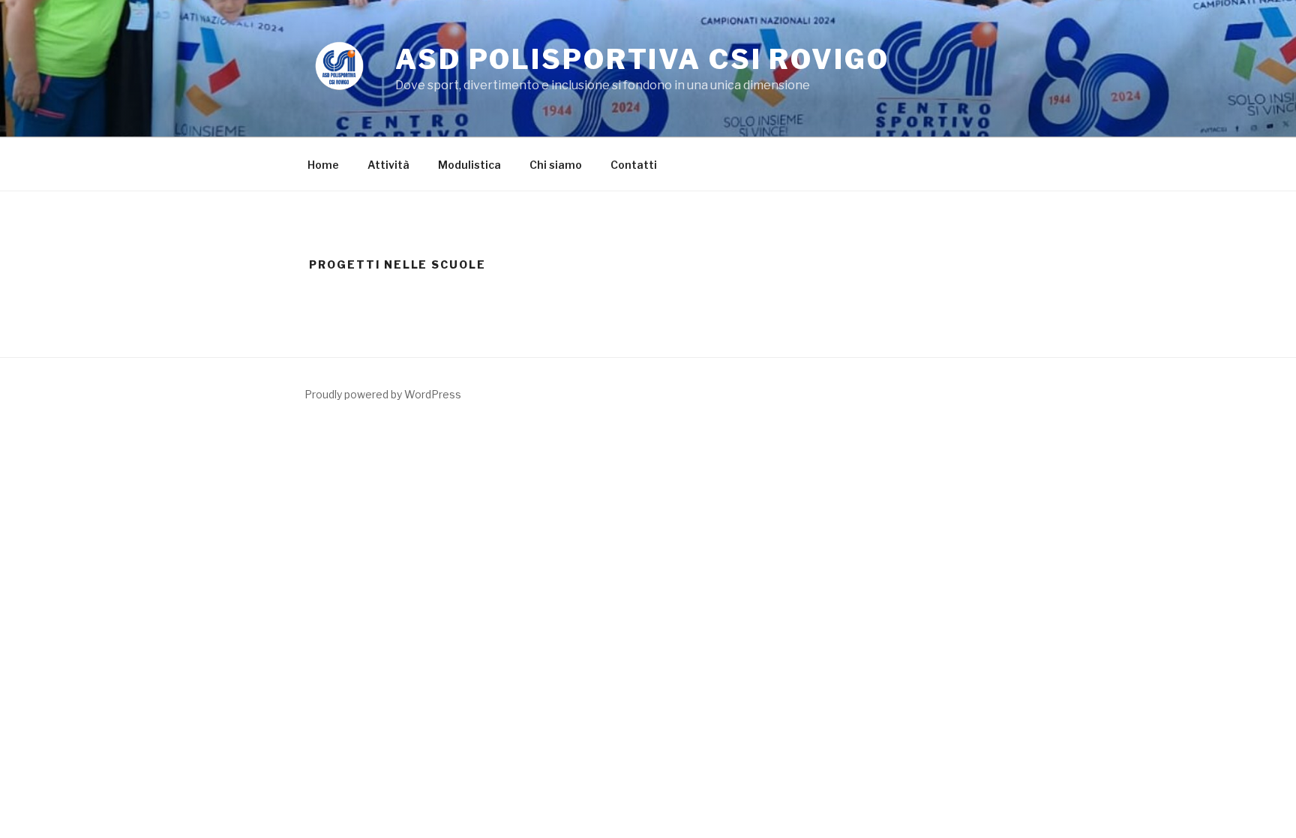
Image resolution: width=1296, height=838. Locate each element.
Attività (389, 164)
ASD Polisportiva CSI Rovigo (642, 59)
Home (323, 164)
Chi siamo (556, 164)
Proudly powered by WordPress (382, 394)
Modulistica (469, 164)
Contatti (633, 164)
